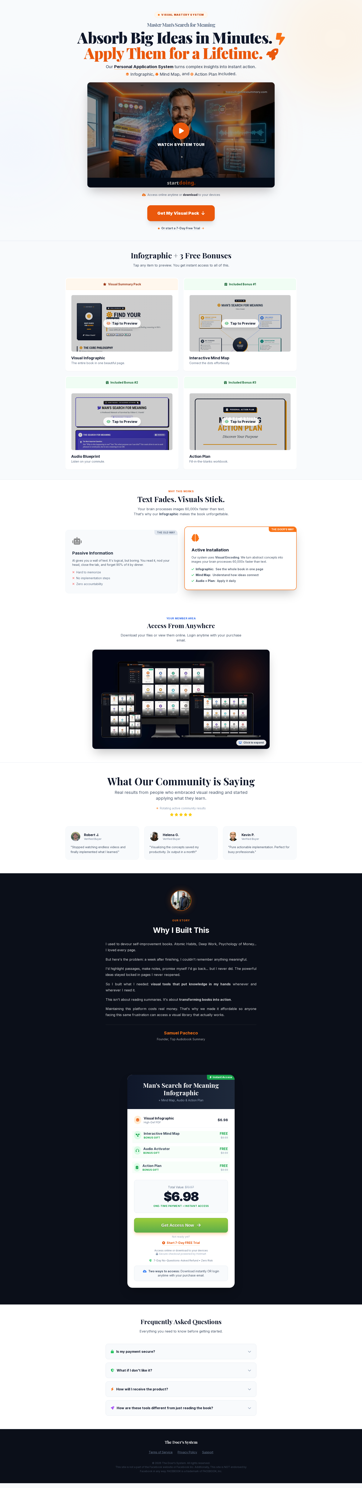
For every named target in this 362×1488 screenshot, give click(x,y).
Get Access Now (178, 1225)
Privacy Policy (187, 1452)
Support (207, 1452)
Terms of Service (161, 1452)
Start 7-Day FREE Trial (183, 1242)
